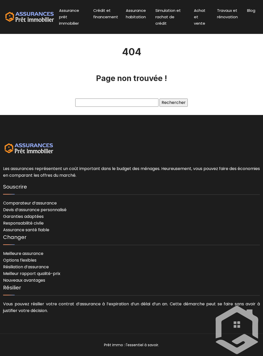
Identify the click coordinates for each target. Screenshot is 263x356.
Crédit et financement (105, 14)
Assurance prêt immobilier (69, 17)
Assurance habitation (136, 14)
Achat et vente (199, 17)
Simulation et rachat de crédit (168, 17)
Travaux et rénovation (227, 14)
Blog (251, 10)
